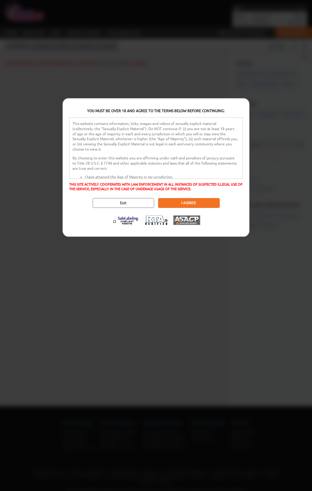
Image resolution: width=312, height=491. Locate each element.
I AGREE (188, 203)
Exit (123, 203)
